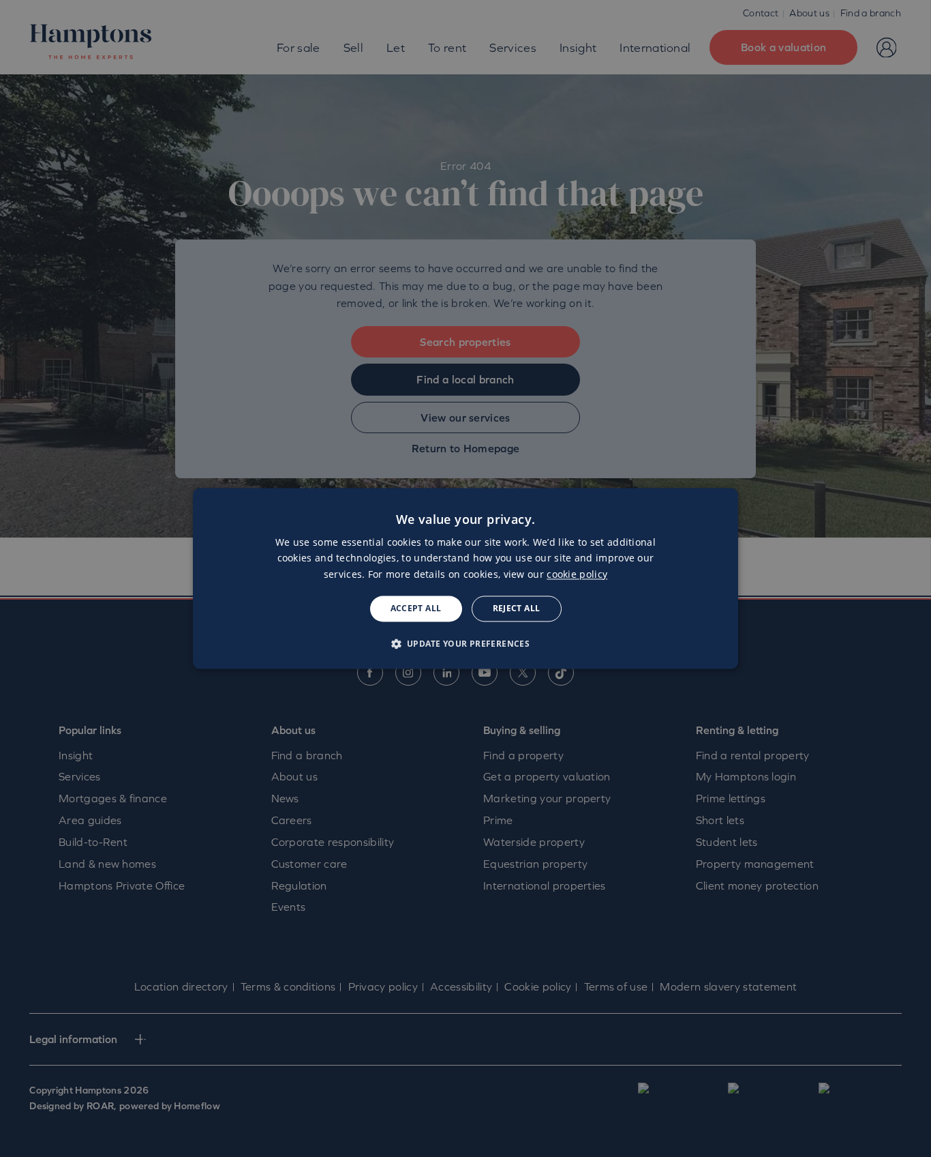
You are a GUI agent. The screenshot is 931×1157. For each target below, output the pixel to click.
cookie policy (577, 574)
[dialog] (465, 578)
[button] (465, 644)
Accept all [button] (416, 608)
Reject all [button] (516, 608)
